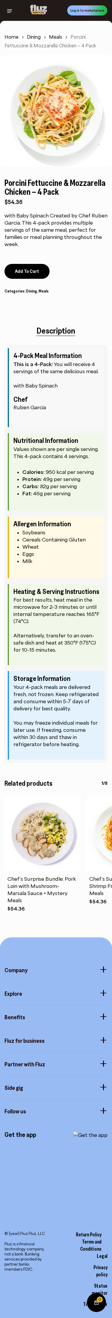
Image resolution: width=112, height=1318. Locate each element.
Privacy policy (100, 1271)
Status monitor (100, 1289)
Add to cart (27, 271)
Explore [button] (13, 993)
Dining (34, 37)
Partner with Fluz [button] (24, 1064)
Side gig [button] (13, 1087)
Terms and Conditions (91, 1245)
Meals (55, 37)
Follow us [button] (15, 1111)
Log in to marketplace (87, 10)
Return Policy (89, 1234)
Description (55, 330)
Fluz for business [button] (24, 1040)
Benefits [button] (14, 1017)
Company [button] (15, 970)
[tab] (56, 330)
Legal (102, 1256)
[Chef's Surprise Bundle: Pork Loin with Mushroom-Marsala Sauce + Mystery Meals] (42, 833)
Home (11, 37)
